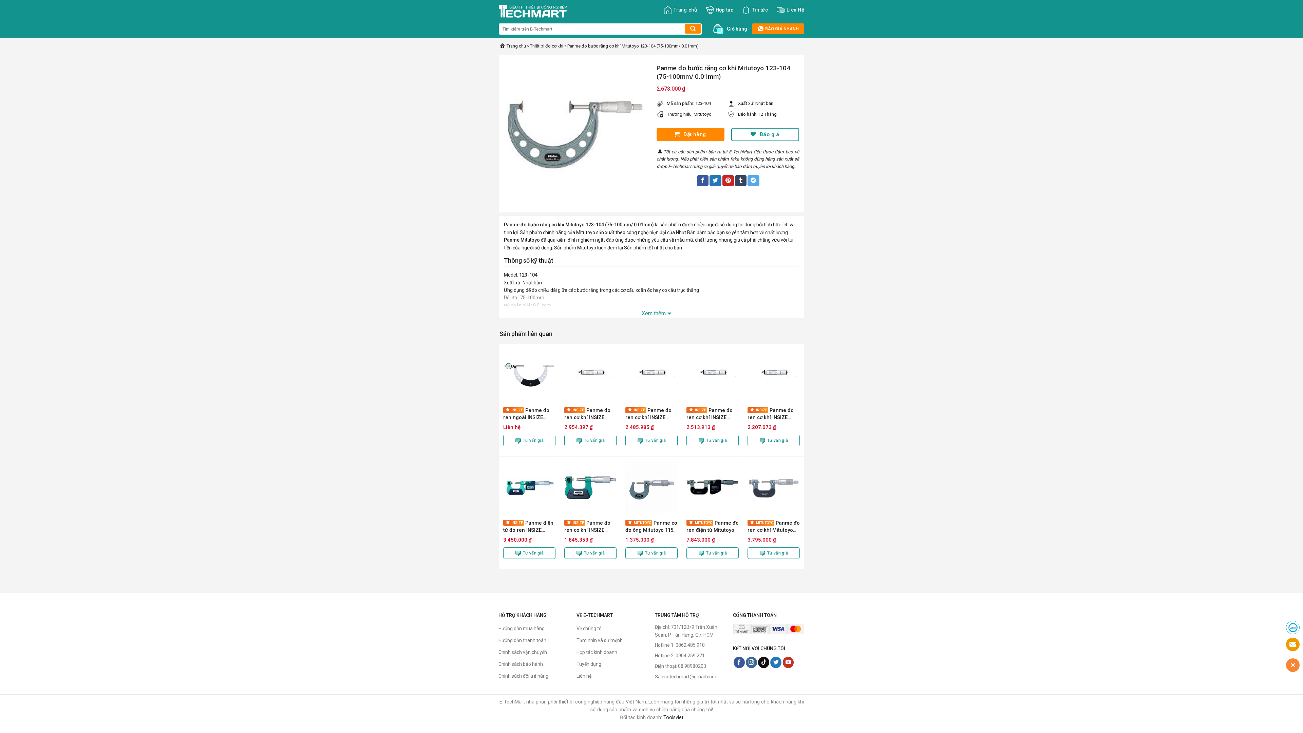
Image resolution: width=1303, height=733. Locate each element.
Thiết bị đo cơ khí (546, 46)
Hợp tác (724, 10)
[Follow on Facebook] (739, 662)
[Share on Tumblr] (741, 181)
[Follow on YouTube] (788, 662)
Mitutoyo (703, 114)
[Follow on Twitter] (775, 662)
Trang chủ (685, 10)
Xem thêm (654, 313)
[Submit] (693, 29)
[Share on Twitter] (715, 181)
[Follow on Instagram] (751, 662)
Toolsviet (673, 717)
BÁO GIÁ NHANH (781, 28)
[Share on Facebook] (703, 181)
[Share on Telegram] (753, 181)
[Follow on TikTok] (763, 662)
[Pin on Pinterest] (728, 181)
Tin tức (760, 10)
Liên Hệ (795, 10)
